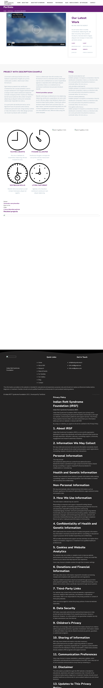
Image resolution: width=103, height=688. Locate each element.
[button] (36, 30)
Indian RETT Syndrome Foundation (15, 394)
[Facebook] (70, 373)
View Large (98, 215)
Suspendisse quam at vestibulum (20, 316)
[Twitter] (75, 373)
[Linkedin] (87, 373)
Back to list (7, 205)
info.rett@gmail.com (75, 365)
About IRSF (41, 365)
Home (5, 11)
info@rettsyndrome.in (75, 362)
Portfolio (10, 11)
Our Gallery (41, 377)
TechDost (42, 394)
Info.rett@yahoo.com (75, 368)
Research (41, 368)
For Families (42, 374)
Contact (40, 383)
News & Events (42, 371)
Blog (39, 380)
